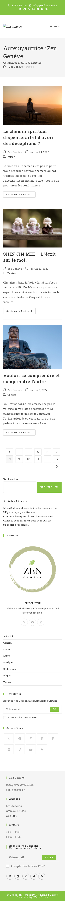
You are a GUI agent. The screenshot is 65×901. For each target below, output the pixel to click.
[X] (24, 622)
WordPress (40, 897)
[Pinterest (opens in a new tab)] (29, 9)
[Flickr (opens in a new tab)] (38, 9)
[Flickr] (9, 749)
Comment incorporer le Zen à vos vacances (28, 516)
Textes (11, 273)
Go (54, 709)
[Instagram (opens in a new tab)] (33, 9)
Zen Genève (14, 152)
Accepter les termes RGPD (23, 717)
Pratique (8, 662)
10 (28, 459)
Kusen (11, 157)
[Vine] (20, 749)
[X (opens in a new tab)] (20, 9)
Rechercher (10, 479)
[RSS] (42, 749)
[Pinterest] (53, 738)
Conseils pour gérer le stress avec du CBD (27, 520)
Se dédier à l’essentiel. (16, 524)
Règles (7, 675)
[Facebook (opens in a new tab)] (24, 9)
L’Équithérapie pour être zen (19, 512)
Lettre (6, 655)
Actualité (8, 636)
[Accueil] (4, 66)
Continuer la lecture (21, 195)
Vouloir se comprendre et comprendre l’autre (31, 378)
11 (37, 459)
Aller (49, 857)
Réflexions (9, 669)
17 (56, 459)
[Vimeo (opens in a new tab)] (42, 9)
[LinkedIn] (42, 738)
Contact (11, 815)
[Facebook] (32, 622)
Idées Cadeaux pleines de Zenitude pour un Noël (30, 508)
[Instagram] (40, 622)
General (12, 394)
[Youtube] (31, 749)
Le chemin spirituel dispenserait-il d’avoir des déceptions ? (28, 137)
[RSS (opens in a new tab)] (45, 9)
